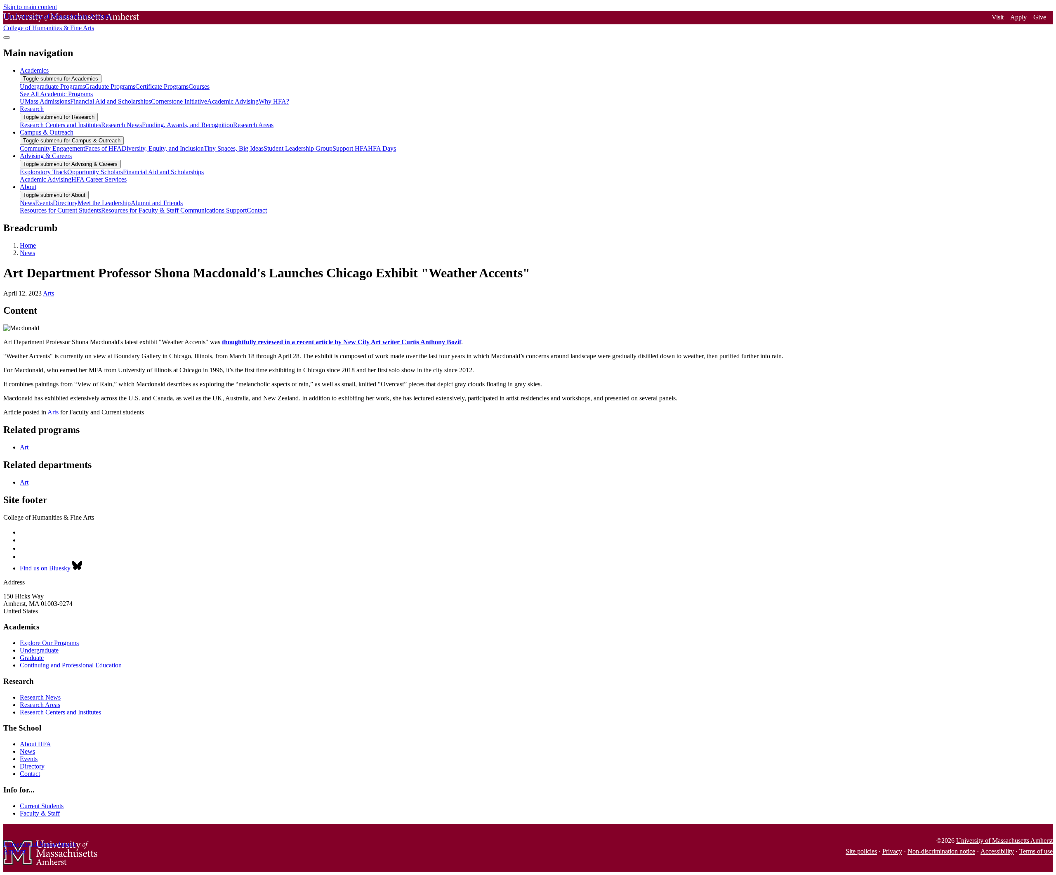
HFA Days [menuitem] (382, 148)
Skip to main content (30, 6)
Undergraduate (39, 650)
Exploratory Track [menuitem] (43, 171)
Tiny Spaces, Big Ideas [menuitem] (234, 148)
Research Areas (40, 704)
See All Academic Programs (56, 93)
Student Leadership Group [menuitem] (298, 148)
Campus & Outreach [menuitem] (46, 132)
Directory (32, 766)
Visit (998, 17)
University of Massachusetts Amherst (1004, 840)
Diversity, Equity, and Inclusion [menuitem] (163, 148)
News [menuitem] (27, 202)
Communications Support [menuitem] (213, 210)
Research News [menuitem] (121, 124)
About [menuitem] (28, 186)
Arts (48, 293)
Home (28, 245)
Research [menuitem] (32, 108)
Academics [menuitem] (34, 70)
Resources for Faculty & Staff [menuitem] (140, 210)
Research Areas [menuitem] (253, 124)
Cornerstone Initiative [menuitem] (179, 101)
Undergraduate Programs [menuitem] (52, 86)
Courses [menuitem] (199, 86)
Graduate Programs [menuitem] (110, 86)
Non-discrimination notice (941, 851)
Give (1039, 17)
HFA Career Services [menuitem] (99, 179)
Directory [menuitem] (65, 202)
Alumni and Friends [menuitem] (157, 202)
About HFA (35, 743)
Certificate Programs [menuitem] (162, 86)
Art (24, 447)
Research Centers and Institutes (60, 712)
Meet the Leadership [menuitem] (104, 202)
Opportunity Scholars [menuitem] (95, 171)
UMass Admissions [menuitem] (45, 101)
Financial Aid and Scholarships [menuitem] (110, 101)
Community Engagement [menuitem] (52, 148)
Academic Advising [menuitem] (233, 101)
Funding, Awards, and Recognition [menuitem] (187, 124)
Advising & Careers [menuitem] (46, 155)
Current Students (42, 805)
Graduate (32, 657)
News (27, 252)
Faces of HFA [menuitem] (103, 148)
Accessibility (997, 851)
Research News (40, 697)
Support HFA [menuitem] (350, 148)
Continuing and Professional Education (71, 665)
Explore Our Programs (49, 642)
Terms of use (1036, 851)
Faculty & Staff (40, 813)
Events (29, 758)
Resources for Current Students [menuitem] (60, 210)
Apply (1018, 17)
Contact (30, 773)
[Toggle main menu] (6, 37)
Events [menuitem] (44, 202)
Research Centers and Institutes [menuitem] (60, 124)
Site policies (861, 851)
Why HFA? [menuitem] (274, 101)
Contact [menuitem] (257, 210)
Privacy (892, 851)
